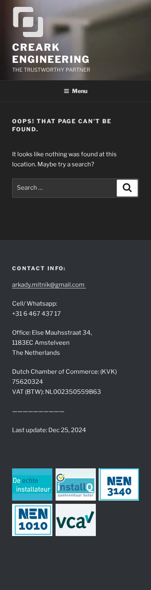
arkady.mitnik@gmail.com (49, 284)
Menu (79, 90)
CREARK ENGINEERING (51, 53)
